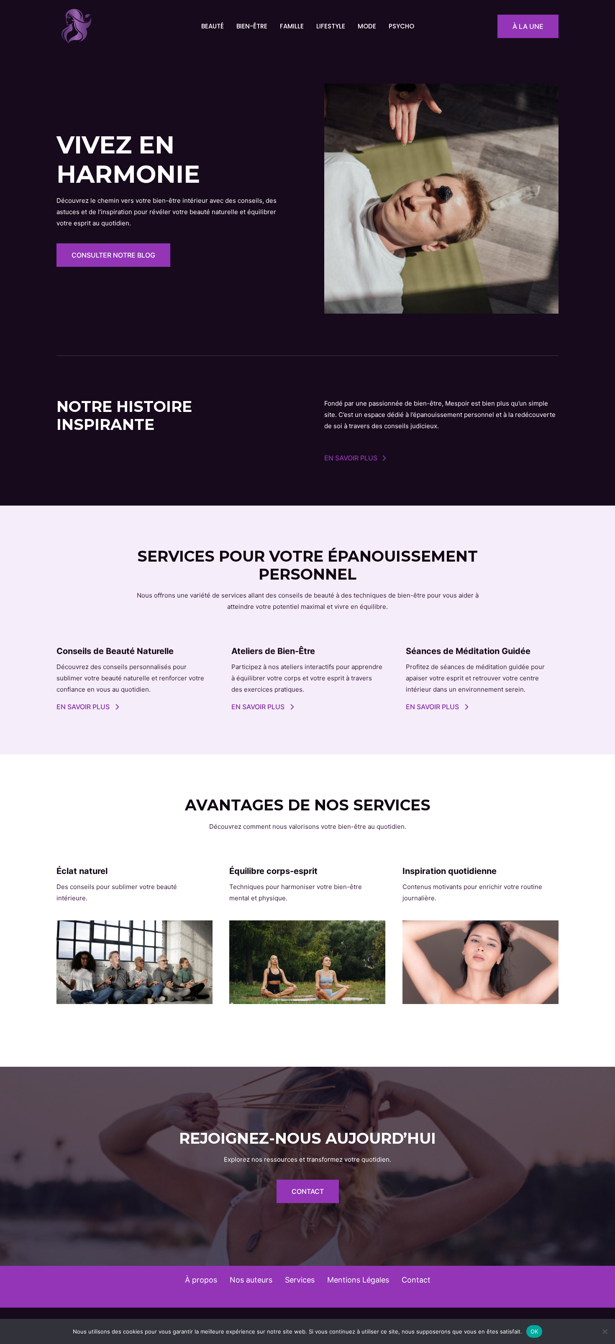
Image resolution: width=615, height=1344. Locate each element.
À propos (201, 1279)
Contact (416, 1279)
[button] (528, 26)
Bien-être (251, 26)
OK (534, 1331)
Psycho (401, 26)
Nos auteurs (251, 1279)
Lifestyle (330, 26)
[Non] (604, 1331)
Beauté (212, 26)
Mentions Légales (358, 1279)
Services (300, 1279)
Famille (292, 26)
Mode (367, 26)
